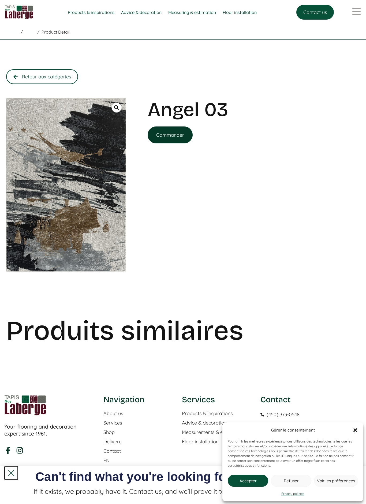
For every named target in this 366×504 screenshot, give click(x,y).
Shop (109, 432)
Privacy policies (292, 494)
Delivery (112, 441)
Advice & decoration (204, 423)
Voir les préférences (336, 480)
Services (112, 423)
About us (113, 413)
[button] (355, 430)
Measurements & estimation (212, 432)
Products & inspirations (207, 413)
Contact (112, 451)
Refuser (291, 480)
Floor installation (200, 441)
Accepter (248, 480)
